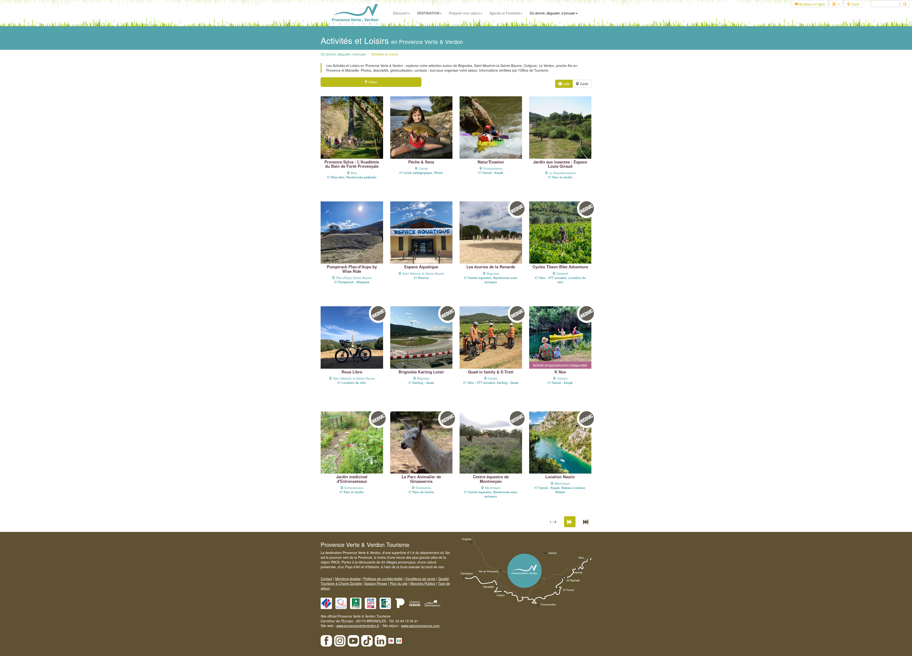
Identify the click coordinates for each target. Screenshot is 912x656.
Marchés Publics (422, 583)
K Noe (560, 372)
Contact (326, 578)
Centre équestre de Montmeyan (491, 479)
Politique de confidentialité (383, 578)
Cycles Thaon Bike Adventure (560, 267)
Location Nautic (560, 476)
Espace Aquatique (421, 267)
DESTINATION (428, 13)
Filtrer (372, 82)
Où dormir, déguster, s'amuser (552, 13)
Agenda (504, 13)
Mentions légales (348, 578)
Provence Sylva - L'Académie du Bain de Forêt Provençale (351, 164)
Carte (855, 4)
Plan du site (399, 583)
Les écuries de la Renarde (490, 267)
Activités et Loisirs (384, 54)
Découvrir (400, 13)
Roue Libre (352, 372)
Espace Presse (376, 583)
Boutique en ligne (811, 4)
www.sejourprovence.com (420, 625)
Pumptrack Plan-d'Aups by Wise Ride (352, 269)
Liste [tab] (566, 83)
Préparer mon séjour (464, 13)
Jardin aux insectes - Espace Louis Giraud (560, 164)
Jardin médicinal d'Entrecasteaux (351, 479)
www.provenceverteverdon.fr (357, 625)
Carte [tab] (583, 83)
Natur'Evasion (491, 162)
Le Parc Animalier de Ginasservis (421, 479)
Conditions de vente (420, 578)
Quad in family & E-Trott (490, 372)
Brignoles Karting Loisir (421, 372)
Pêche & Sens (421, 162)
